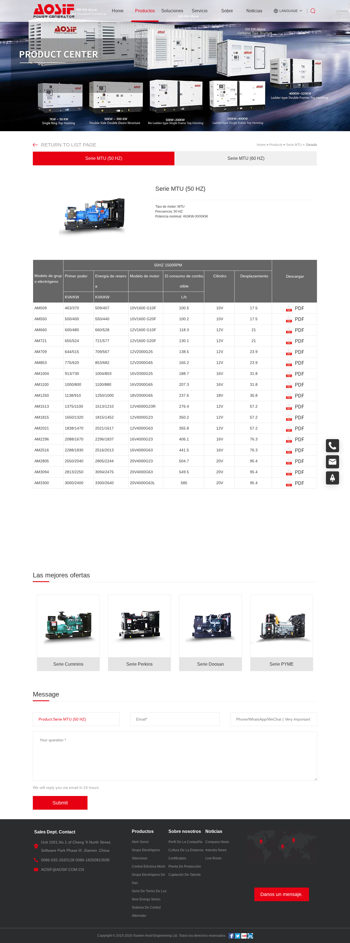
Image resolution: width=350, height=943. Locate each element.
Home (118, 10)
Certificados (177, 858)
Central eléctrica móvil (148, 866)
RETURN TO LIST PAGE (68, 145)
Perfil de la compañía (185, 842)
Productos (145, 10)
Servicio (200, 10)
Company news (217, 842)
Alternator (139, 916)
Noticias (254, 10)
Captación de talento (184, 875)
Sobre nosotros (227, 15)
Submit (60, 803)
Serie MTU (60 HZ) (246, 158)
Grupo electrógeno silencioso (146, 854)
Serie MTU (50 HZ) (103, 158)
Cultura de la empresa (185, 850)
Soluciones (172, 10)
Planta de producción (184, 866)
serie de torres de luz (149, 891)
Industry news (215, 850)
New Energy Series (146, 899)
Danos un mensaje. (281, 894)
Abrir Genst (140, 842)
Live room (213, 858)
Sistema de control (146, 907)
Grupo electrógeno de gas (148, 879)
